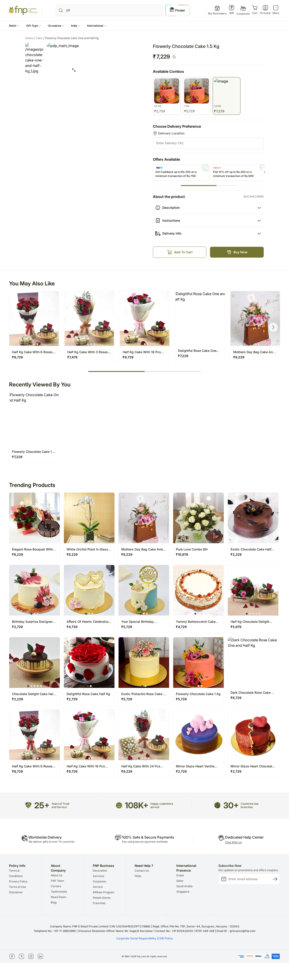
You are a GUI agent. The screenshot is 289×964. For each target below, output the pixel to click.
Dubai (180, 875)
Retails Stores (101, 897)
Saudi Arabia (184, 886)
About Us (56, 875)
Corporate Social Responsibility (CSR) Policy (144, 938)
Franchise (99, 903)
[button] (14, 26)
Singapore (182, 891)
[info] (174, 57)
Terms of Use (17, 887)
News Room (58, 897)
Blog (53, 902)
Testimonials (59, 891)
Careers (56, 886)
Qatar (180, 880)
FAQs (138, 876)
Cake (40, 38)
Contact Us (142, 870)
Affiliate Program (103, 892)
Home (30, 38)
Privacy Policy (18, 881)
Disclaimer (16, 892)
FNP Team (57, 880)
